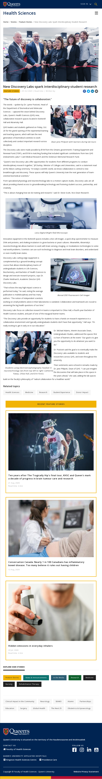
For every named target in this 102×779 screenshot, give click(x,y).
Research (43, 392)
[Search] (96, 4)
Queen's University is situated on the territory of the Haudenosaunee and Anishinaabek (44, 739)
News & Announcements (36, 677)
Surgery (23, 708)
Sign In (84, 4)
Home (5, 22)
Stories (14, 22)
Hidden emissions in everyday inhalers (30, 645)
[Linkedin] (92, 91)
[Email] (96, 91)
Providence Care (49, 759)
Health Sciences (19, 13)
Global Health (39, 708)
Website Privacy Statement (86, 771)
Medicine (29, 392)
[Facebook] (84, 91)
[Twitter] (88, 91)
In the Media (58, 677)
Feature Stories (25, 22)
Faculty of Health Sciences (18, 749)
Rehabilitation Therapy (29, 684)
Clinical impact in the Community (20, 701)
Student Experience (61, 392)
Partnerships (85, 701)
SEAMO (59, 701)
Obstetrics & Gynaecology (79, 708)
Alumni (71, 701)
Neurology (45, 701)
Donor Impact (82, 392)
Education (10, 708)
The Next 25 (56, 708)
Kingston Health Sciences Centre (21, 759)
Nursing (9, 684)
